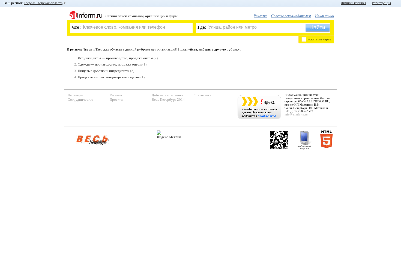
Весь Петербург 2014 (168, 99)
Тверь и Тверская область (43, 3)
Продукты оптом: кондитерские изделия (109, 77)
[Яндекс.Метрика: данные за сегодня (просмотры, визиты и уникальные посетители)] (169, 134)
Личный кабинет (353, 3)
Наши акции (324, 16)
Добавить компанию (167, 95)
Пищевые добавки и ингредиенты (103, 71)
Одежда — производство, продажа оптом (110, 64)
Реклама (260, 16)
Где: (202, 27)
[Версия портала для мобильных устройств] (304, 140)
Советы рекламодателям (291, 16)
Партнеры (75, 95)
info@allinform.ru (296, 114)
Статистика (202, 95)
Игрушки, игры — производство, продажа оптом (115, 58)
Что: (76, 27)
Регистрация (381, 3)
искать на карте (319, 39)
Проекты (116, 99)
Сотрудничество (80, 99)
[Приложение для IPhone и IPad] (279, 140)
